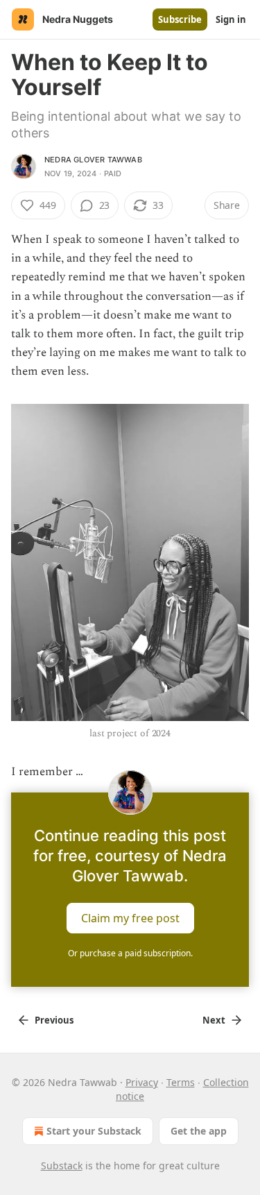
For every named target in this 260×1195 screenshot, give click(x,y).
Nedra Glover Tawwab (93, 159)
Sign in (231, 19)
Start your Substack (93, 1130)
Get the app (199, 1130)
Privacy (141, 1082)
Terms (180, 1082)
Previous (54, 1020)
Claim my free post (130, 918)
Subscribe (180, 19)
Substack (62, 1165)
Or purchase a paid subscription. (130, 953)
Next (213, 1020)
